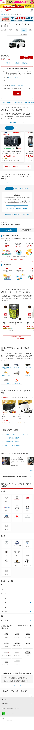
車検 (17, 30)
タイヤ (4, 102)
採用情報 (17, 708)
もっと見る (29, 470)
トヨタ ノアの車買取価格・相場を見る (10, 438)
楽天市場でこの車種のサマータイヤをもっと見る (17, 166)
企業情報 (3, 708)
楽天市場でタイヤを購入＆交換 (26, 230)
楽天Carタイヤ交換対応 (13, 122)
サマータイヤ (9, 128)
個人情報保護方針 (10, 708)
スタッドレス (18, 128)
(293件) (24, 422)
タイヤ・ (24, 30)
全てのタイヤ (23, 122)
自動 (30, 30)
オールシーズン (25, 128)
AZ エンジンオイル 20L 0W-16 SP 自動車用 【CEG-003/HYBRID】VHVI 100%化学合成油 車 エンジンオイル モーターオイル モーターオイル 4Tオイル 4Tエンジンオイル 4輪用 (12, 323)
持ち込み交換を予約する (17, 259)
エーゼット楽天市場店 (9, 330)
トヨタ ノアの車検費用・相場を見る (10, 441)
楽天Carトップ (4, 14)
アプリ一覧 (4, 720)
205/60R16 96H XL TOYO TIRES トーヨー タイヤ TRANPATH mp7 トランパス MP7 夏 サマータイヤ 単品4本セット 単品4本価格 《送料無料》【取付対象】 (12, 152)
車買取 (10, 30)
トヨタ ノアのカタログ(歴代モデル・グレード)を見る (14, 434)
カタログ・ (3, 30)
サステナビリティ (18, 720)
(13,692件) (8, 422)
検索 (18, 93)
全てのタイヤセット (23, 183)
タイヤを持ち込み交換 (9, 230)
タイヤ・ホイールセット (14, 102)
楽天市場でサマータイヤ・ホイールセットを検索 (17, 214)
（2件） (13, 328)
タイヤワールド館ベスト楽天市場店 (11, 160)
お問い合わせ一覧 (10, 720)
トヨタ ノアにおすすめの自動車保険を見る (12, 445)
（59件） (13, 158)
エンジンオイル (26, 102)
